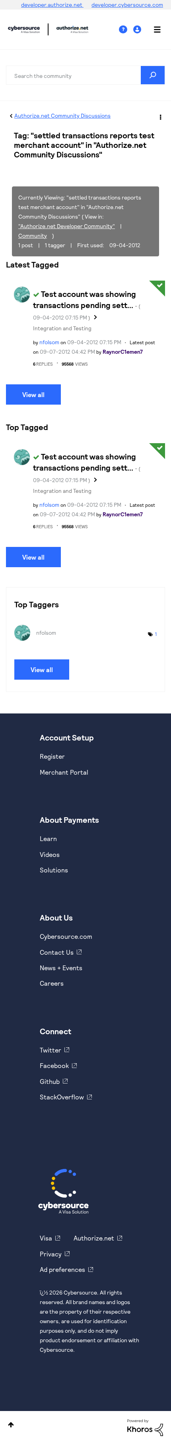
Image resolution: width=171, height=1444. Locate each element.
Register (52, 756)
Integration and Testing (62, 328)
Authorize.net (94, 1238)
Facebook (54, 1065)
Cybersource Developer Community (24, 29)
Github (50, 1081)
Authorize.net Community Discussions (62, 115)
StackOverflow (62, 1097)
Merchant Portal (64, 772)
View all (33, 394)
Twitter (50, 1050)
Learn (48, 838)
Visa (46, 1238)
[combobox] (85, 75)
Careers (52, 983)
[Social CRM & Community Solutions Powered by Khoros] (145, 1427)
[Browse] (153, 29)
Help (126, 29)
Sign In (138, 29)
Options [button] (160, 116)
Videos (50, 854)
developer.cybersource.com (127, 4)
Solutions (54, 870)
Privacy (51, 1254)
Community (32, 235)
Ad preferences (62, 1269)
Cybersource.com (66, 936)
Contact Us (57, 952)
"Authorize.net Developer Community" (66, 226)
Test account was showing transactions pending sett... (86, 305)
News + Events (61, 967)
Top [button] (11, 1424)
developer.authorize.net (52, 4)
